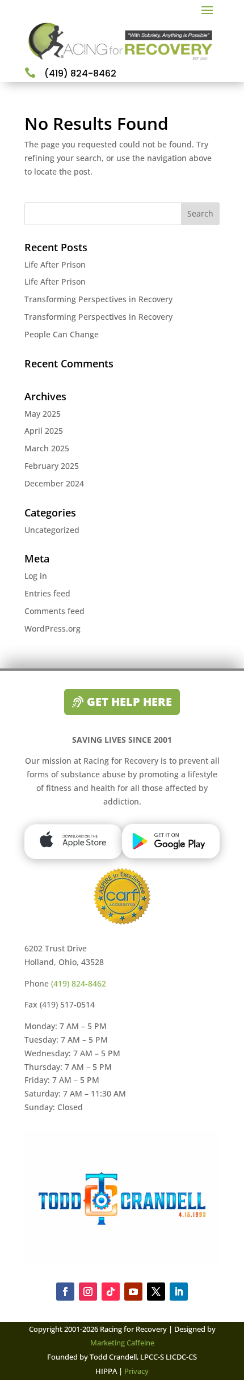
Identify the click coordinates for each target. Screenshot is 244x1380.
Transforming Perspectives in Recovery (98, 299)
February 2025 (51, 465)
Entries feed (47, 593)
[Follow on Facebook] (65, 1291)
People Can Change (61, 334)
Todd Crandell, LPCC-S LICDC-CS (143, 1357)
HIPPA (106, 1371)
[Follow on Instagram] (88, 1291)
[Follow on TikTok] (111, 1291)
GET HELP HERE (129, 701)
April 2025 (43, 430)
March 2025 (46, 448)
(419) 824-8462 (78, 983)
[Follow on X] (156, 1291)
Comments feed (54, 611)
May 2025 (42, 413)
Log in (35, 575)
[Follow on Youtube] (133, 1291)
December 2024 (54, 483)
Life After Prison (55, 264)
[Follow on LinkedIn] (179, 1291)
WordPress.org (52, 628)
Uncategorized (51, 529)
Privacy (136, 1371)
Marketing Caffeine (122, 1342)
